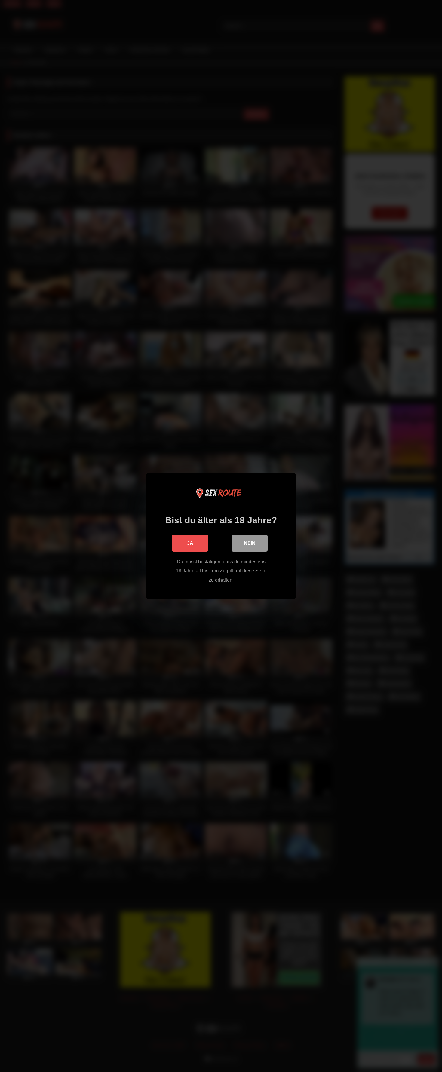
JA (190, 543)
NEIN (250, 543)
